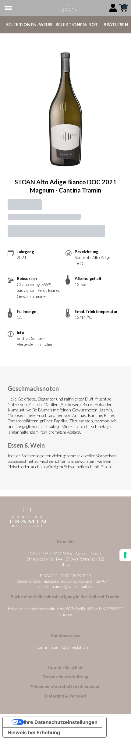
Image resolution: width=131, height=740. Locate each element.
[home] (68, 8)
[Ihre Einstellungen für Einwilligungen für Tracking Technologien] (125, 555)
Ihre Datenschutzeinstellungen (60, 722)
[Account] (113, 8)
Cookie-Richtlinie (65, 667)
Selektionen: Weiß (29, 24)
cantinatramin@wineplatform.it (65, 647)
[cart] (123, 8)
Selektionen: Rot (76, 24)
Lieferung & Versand (65, 695)
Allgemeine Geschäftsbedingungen (65, 686)
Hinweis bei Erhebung (34, 732)
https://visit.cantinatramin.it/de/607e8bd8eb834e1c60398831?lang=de (65, 611)
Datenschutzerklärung (65, 676)
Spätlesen (116, 24)
